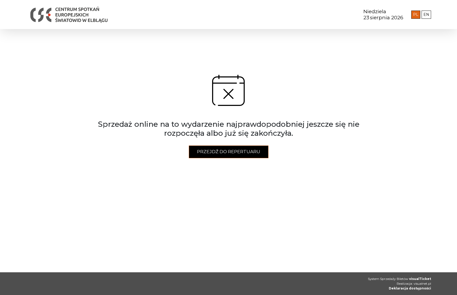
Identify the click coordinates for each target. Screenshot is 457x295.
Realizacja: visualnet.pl (414, 283)
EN (427, 14)
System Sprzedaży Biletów (399, 279)
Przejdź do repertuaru (228, 151)
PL (416, 14)
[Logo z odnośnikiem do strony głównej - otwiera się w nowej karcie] (142, 14)
